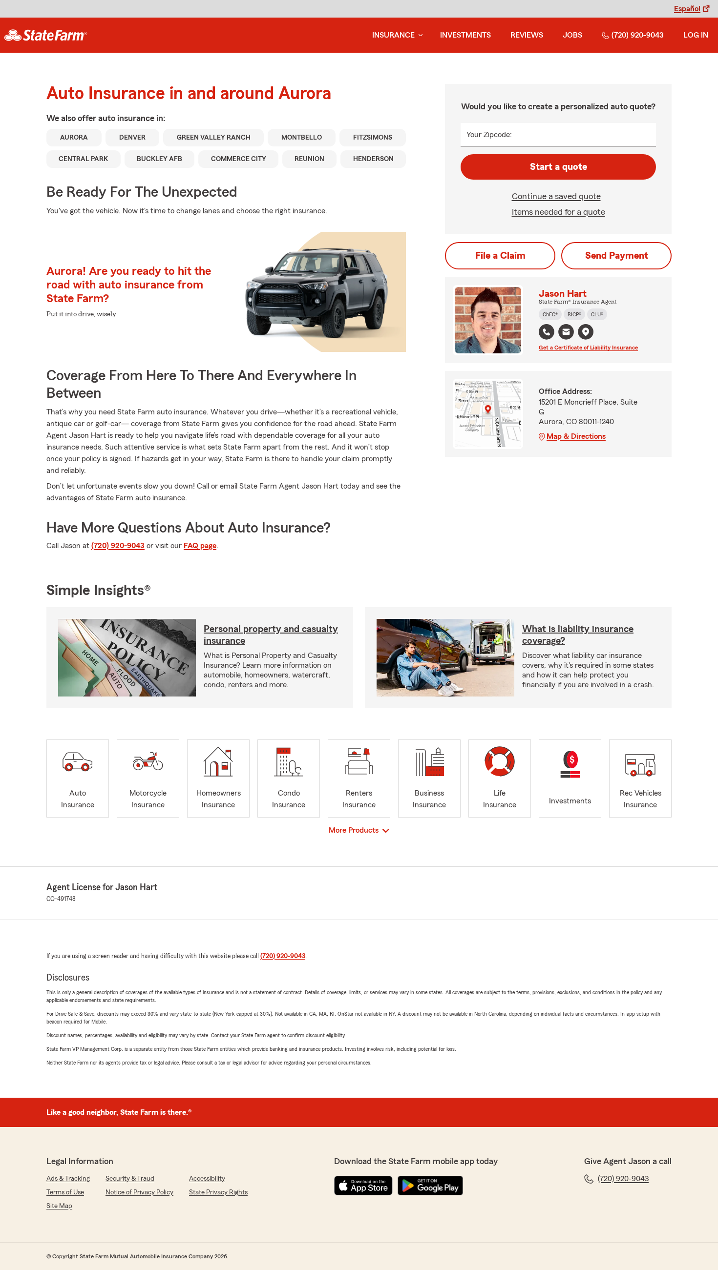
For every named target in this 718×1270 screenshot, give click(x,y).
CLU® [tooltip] (597, 314)
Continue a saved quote (556, 196)
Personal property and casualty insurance (271, 635)
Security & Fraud (130, 1178)
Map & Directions (576, 436)
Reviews (526, 35)
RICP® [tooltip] (574, 314)
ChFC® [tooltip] (550, 314)
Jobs (572, 35)
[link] (45, 35)
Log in (695, 35)
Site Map (59, 1206)
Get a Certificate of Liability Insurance (588, 347)
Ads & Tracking (68, 1178)
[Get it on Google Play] (430, 1185)
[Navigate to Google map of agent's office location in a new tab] (585, 332)
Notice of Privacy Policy (139, 1192)
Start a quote (558, 167)
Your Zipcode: (489, 135)
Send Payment (616, 256)
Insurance (393, 35)
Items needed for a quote (558, 211)
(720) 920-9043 (638, 35)
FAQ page (200, 546)
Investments (465, 35)
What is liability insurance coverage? (578, 635)
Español (687, 9)
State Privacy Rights (218, 1192)
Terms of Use (65, 1192)
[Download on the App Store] (363, 1185)
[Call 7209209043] (546, 332)
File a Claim (500, 256)
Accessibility (207, 1178)
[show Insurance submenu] (418, 35)
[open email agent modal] (566, 333)
